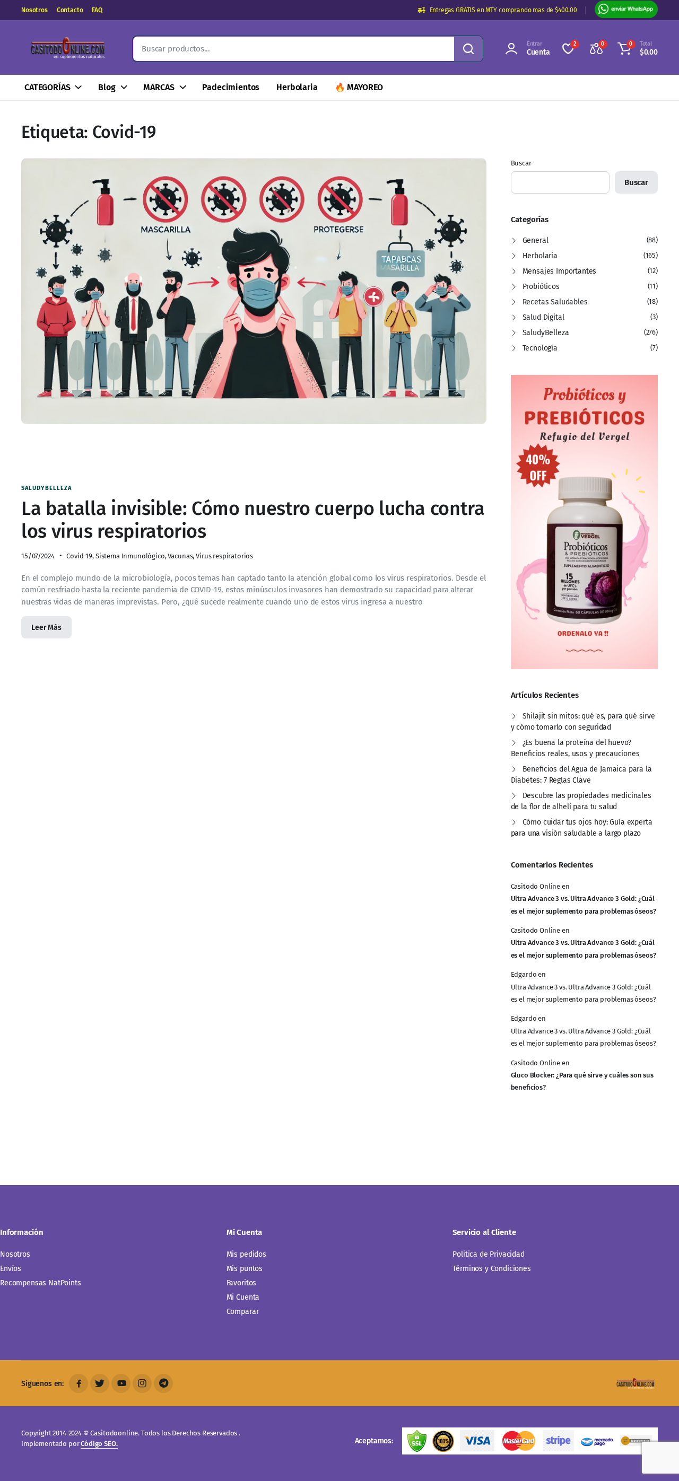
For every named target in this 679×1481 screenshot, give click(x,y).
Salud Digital (543, 317)
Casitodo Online (536, 886)
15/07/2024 (37, 556)
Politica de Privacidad (488, 1254)
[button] (636, 49)
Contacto (70, 10)
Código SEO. (99, 1444)
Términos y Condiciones (491, 1268)
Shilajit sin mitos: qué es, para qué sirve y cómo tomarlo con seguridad (583, 722)
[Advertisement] (273, 453)
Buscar (521, 163)
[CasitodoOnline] (66, 49)
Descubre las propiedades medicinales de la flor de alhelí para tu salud (581, 801)
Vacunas (180, 556)
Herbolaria (296, 87)
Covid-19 (79, 556)
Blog (106, 87)
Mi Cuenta (243, 1297)
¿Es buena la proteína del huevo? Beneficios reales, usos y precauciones (575, 748)
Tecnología (540, 348)
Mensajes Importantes (560, 271)
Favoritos (242, 1282)
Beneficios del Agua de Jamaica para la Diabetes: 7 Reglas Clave (581, 775)
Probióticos (541, 286)
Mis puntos (245, 1268)
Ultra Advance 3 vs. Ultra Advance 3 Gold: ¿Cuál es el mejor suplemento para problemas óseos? (583, 905)
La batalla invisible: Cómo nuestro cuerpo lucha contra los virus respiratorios (253, 520)
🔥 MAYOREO (359, 87)
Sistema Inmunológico (130, 556)
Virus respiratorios (224, 556)
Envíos (10, 1268)
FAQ (97, 10)
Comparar (243, 1311)
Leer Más (46, 627)
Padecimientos (230, 87)
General (536, 240)
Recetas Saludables (555, 301)
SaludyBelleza (46, 488)
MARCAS (158, 87)
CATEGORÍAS (47, 87)
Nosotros (34, 10)
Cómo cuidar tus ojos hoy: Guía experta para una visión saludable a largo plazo (581, 828)
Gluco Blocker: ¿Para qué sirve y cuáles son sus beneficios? (582, 1081)
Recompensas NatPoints (40, 1282)
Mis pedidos (246, 1254)
